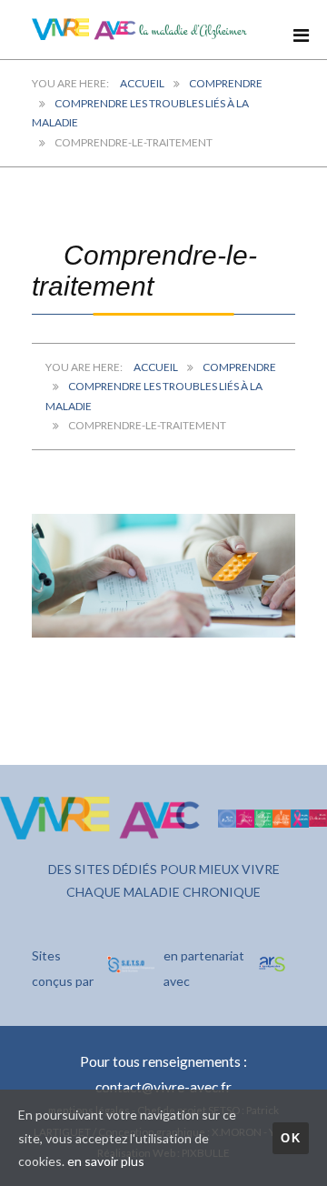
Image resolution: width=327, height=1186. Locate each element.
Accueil (142, 83)
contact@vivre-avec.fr (163, 1087)
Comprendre (226, 83)
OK (291, 1138)
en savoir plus (105, 1161)
